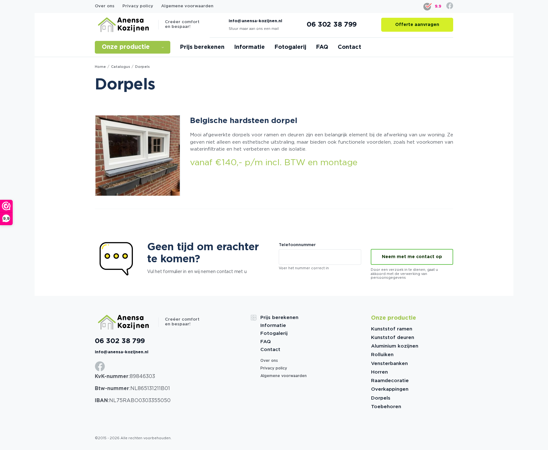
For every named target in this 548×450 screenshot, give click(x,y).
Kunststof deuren (392, 338)
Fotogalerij (290, 47)
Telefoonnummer (297, 245)
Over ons (104, 6)
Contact (349, 47)
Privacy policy (137, 6)
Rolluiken (382, 355)
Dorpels (380, 398)
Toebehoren (386, 407)
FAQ (322, 47)
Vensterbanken (389, 364)
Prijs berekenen (202, 47)
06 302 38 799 (120, 341)
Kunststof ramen (391, 329)
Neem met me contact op (412, 257)
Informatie (249, 47)
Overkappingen (389, 389)
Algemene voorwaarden (187, 6)
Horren (379, 372)
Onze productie (133, 47)
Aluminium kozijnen (394, 346)
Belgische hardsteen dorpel (243, 120)
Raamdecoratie (390, 381)
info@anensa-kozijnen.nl (255, 21)
